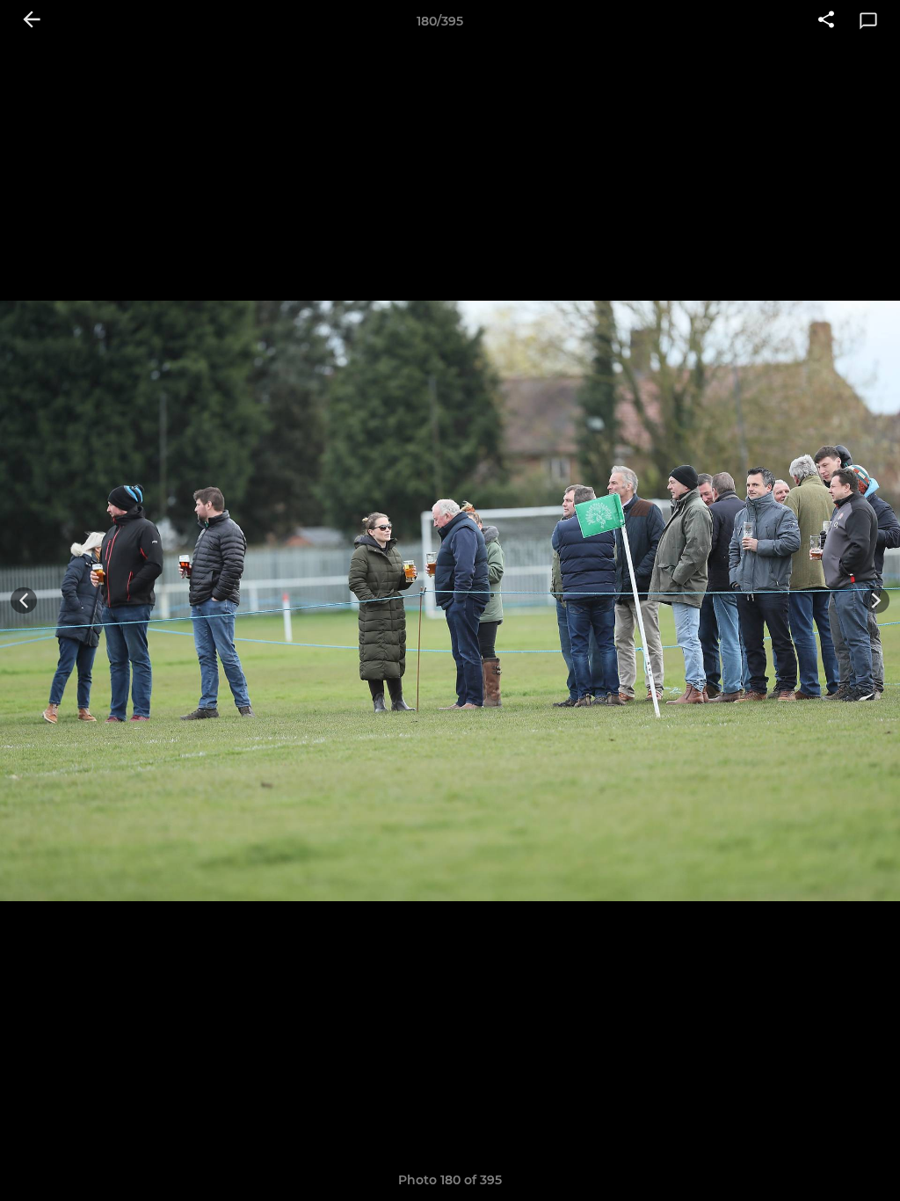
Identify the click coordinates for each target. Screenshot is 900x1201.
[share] (826, 21)
